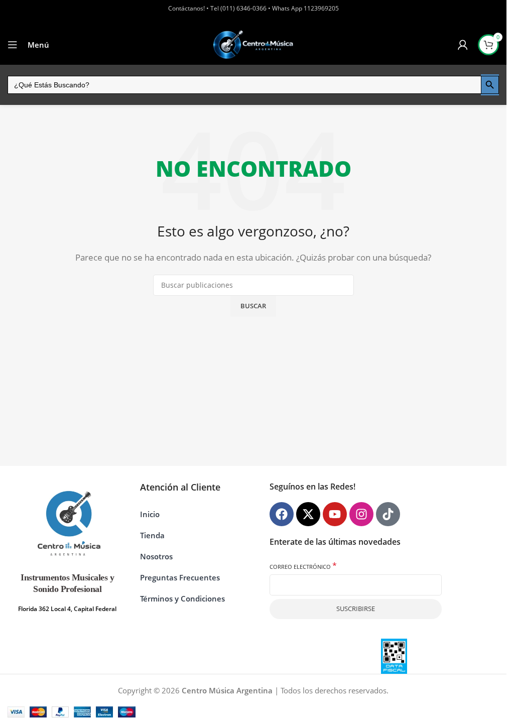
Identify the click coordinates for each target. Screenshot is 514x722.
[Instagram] (361, 514)
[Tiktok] (388, 514)
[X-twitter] (308, 514)
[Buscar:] (244, 85)
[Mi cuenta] (463, 45)
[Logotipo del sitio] (253, 44)
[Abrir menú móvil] (13, 45)
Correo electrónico (303, 566)
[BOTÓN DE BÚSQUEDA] (490, 84)
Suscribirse (355, 608)
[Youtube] (335, 514)
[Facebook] (282, 514)
